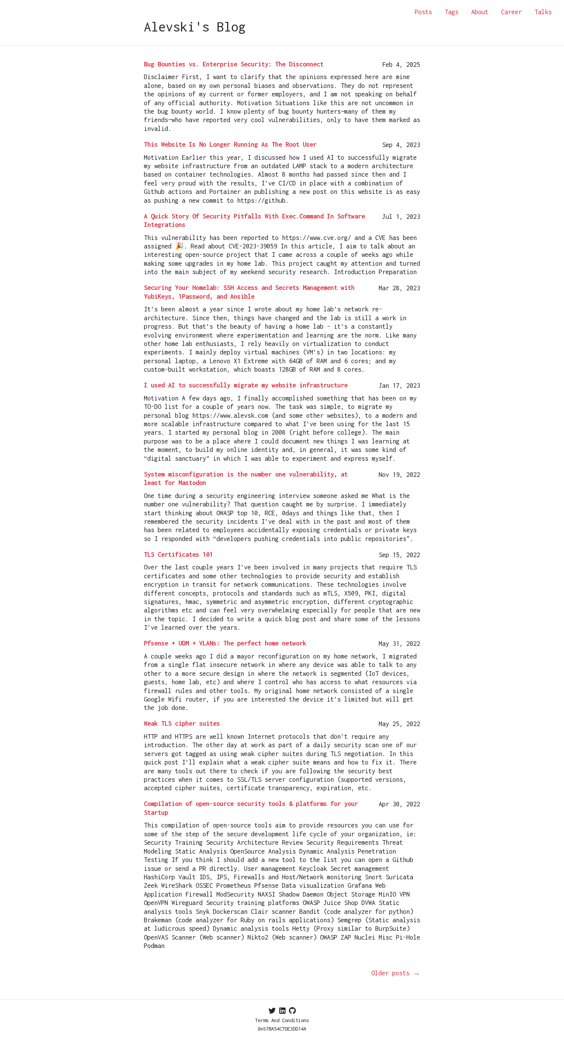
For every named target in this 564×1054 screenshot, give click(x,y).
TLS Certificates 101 (178, 554)
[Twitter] (272, 1010)
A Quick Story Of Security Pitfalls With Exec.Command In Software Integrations (254, 220)
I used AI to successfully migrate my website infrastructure (246, 385)
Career (511, 12)
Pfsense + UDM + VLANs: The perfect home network (225, 643)
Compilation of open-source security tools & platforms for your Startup (251, 808)
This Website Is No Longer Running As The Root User (230, 144)
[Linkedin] (282, 1010)
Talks (543, 12)
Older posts (395, 973)
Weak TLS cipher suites (182, 723)
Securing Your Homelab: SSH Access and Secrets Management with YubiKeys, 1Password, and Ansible (249, 292)
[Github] (292, 1010)
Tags (451, 12)
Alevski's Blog (195, 26)
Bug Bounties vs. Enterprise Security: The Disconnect (233, 64)
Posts (423, 12)
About (479, 12)
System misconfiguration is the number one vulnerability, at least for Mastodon (246, 478)
